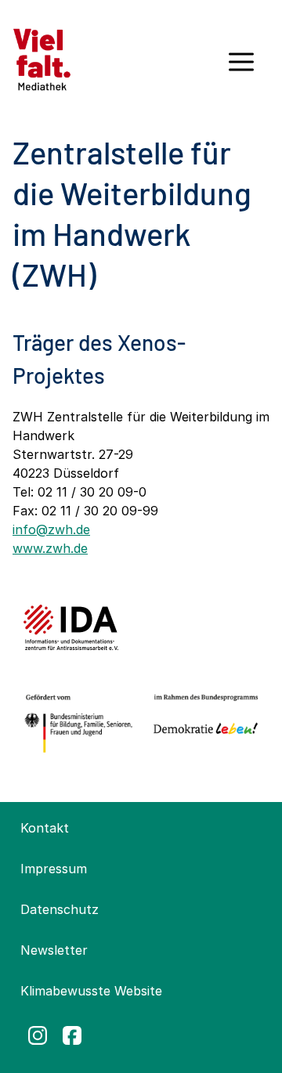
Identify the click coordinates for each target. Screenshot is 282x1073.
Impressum (53, 868)
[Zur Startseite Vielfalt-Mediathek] (42, 58)
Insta (37, 1035)
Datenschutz (59, 909)
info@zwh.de (51, 529)
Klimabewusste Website (91, 991)
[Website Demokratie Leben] (202, 723)
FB (72, 1035)
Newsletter (54, 950)
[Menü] (241, 67)
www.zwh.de (50, 548)
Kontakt (44, 828)
